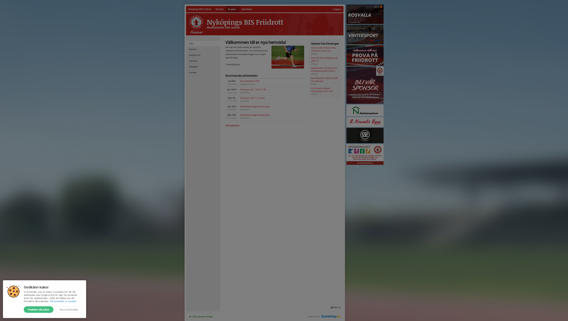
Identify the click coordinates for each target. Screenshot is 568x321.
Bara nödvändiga (69, 309)
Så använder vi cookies (63, 301)
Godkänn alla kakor (38, 309)
